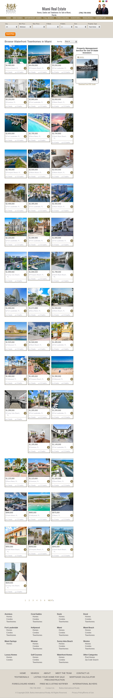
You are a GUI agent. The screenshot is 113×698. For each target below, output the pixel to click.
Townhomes (11, 622)
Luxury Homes (11, 655)
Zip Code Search (91, 660)
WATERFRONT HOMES (33, 18)
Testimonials (21, 677)
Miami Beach (88, 628)
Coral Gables (36, 614)
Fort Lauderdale (11, 628)
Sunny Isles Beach (65, 641)
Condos (9, 619)
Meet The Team (64, 673)
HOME (8, 18)
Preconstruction (55, 680)
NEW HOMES (18, 18)
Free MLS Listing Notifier (54, 684)
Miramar (34, 641)
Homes (9, 617)
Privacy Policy (77, 693)
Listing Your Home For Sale (49, 677)
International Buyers (85, 684)
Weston (86, 641)
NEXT (50, 600)
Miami (59, 628)
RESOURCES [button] (87, 18)
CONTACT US (101, 18)
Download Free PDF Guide (87, 84)
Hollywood (35, 628)
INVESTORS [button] (75, 18)
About (47, 673)
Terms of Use (89, 693)
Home (23, 673)
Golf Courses (36, 655)
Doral (85, 614)
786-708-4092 (35, 688)
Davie (59, 614)
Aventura (8, 614)
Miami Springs (11, 641)
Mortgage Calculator (82, 677)
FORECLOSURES (62, 18)
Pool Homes (90, 657)
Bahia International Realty (69, 688)
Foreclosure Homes (23, 684)
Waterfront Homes (64, 655)
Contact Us (82, 673)
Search (35, 673)
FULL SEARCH (48, 18)
